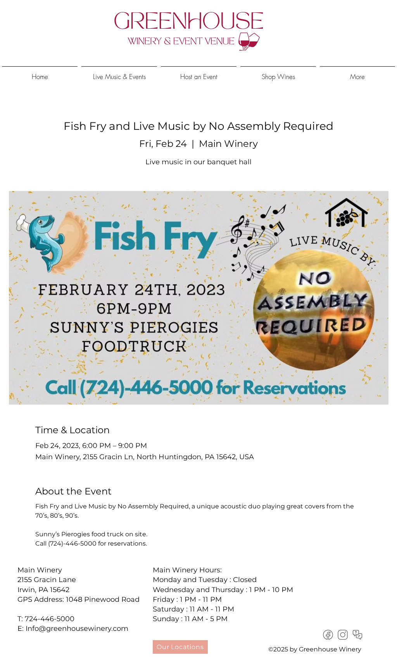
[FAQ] (357, 634)
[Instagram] (342, 634)
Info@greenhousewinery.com (77, 628)
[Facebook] (328, 634)
